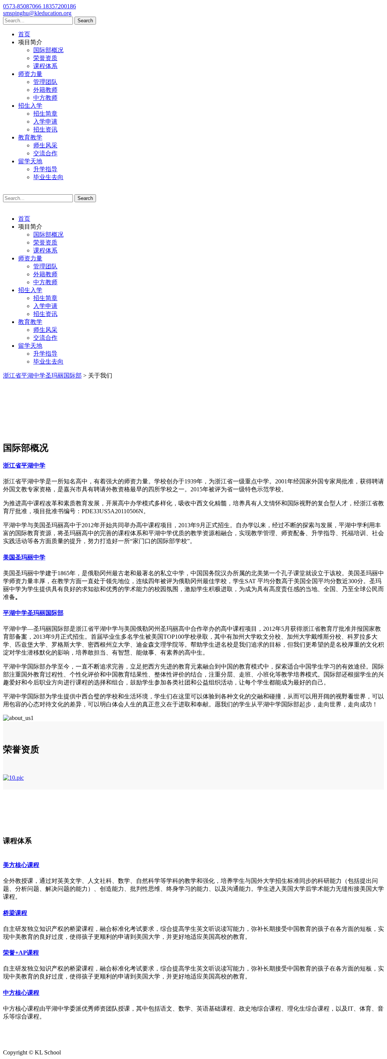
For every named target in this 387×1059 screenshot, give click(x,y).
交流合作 (45, 153)
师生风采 (45, 145)
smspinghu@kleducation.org (37, 13)
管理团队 (45, 82)
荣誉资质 (45, 58)
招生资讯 (45, 129)
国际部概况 (48, 50)
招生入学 (30, 105)
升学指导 (45, 169)
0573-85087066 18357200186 (39, 6)
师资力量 (30, 74)
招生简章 (45, 113)
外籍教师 (45, 90)
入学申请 (45, 121)
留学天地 (30, 161)
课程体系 (45, 66)
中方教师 (45, 97)
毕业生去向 (48, 177)
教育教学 (30, 137)
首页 (24, 34)
